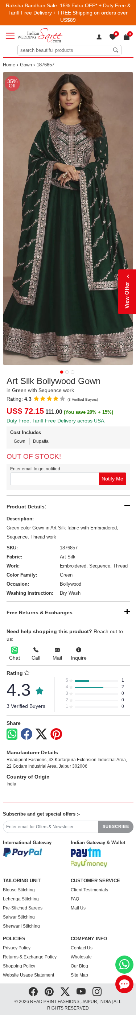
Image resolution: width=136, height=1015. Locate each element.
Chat (14, 658)
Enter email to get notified (35, 468)
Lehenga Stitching (21, 898)
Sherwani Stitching (21, 926)
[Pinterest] (56, 734)
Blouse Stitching (19, 889)
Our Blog (79, 966)
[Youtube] (81, 992)
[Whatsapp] (12, 734)
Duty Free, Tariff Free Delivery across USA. (56, 421)
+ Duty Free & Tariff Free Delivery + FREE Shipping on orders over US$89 (69, 13)
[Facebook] (26, 734)
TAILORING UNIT (22, 880)
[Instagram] (97, 992)
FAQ (75, 898)
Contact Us (81, 947)
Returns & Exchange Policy (30, 957)
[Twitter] (41, 734)
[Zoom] (68, 218)
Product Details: (26, 506)
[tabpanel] (68, 218)
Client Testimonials (89, 889)
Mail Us (78, 908)
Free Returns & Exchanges (40, 612)
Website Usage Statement (28, 975)
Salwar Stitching (19, 917)
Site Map (79, 975)
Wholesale (81, 957)
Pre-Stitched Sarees (22, 908)
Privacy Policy (16, 947)
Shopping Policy (19, 966)
